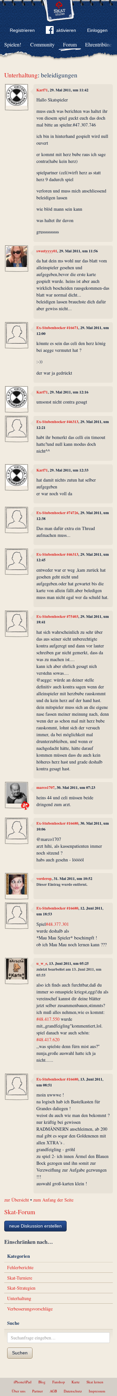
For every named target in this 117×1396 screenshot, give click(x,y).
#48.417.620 (47, 1039)
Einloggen (97, 30)
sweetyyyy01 (46, 251)
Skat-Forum (19, 1211)
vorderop (44, 878)
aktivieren (66, 30)
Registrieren (22, 30)
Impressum (97, 1391)
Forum (70, 44)
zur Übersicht (16, 1200)
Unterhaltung (21, 75)
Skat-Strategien (21, 1288)
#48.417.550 (47, 1019)
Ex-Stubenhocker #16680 (57, 823)
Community (42, 44)
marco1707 (45, 787)
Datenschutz (73, 1391)
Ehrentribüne (98, 44)
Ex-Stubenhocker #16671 (57, 327)
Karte (76, 1381)
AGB (53, 1391)
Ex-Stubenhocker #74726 (57, 512)
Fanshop (58, 1381)
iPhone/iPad (23, 1381)
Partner (37, 1391)
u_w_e (41, 963)
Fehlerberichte (20, 1267)
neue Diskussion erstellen (35, 1226)
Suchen (20, 1352)
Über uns (18, 1391)
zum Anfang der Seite (53, 1200)
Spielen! (12, 44)
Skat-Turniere (19, 1278)
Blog (42, 1381)
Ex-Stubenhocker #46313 (57, 421)
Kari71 (42, 90)
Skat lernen (94, 1381)
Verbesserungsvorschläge (30, 1309)
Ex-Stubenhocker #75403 (57, 616)
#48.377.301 (57, 924)
